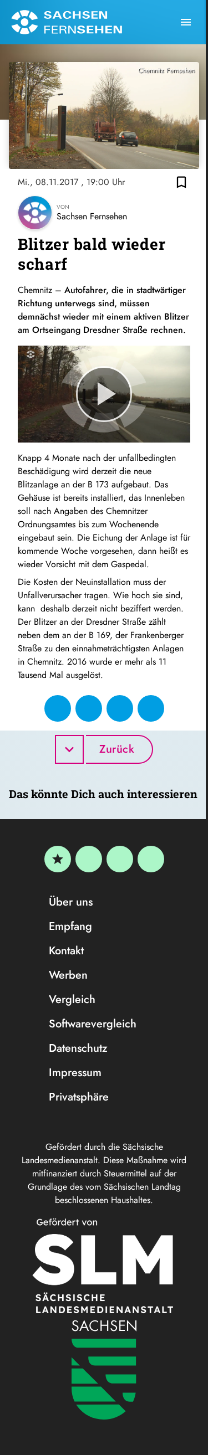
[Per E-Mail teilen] (151, 708)
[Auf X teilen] (88, 708)
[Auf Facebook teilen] (57, 708)
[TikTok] (151, 859)
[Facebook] (88, 859)
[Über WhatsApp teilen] (119, 708)
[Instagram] (119, 859)
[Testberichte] (57, 859)
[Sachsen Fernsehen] (66, 22)
